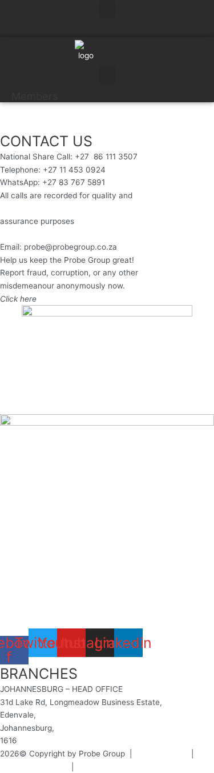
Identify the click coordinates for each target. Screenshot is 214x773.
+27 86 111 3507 (106, 156)
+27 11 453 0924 (74, 169)
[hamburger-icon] (201, 32)
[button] (107, 9)
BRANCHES (39, 673)
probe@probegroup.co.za (70, 246)
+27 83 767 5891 (73, 182)
